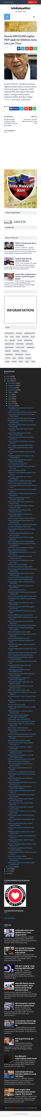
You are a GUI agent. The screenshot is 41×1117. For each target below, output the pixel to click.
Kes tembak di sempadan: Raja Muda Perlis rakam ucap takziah (25, 950)
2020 (8, 869)
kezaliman (19, 344)
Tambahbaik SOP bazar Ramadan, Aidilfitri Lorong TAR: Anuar (25, 1074)
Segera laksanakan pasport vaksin (19, 632)
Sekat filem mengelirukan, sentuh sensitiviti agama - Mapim (25, 276)
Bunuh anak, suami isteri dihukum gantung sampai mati (22, 570)
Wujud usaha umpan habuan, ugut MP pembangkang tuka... (21, 756)
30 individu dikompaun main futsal (19, 527)
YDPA (33, 361)
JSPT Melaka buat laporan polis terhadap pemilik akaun (22, 544)
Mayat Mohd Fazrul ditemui (17, 550)
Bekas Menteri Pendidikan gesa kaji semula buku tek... (20, 557)
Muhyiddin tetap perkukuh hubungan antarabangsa (20, 421)
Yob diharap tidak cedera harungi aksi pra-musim (22, 599)
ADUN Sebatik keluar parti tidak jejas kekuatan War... (20, 779)
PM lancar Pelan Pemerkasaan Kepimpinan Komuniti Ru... (22, 593)
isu (6, 340)
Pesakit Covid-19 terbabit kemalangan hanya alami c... (21, 628)
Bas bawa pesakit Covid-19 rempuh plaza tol (22, 697)
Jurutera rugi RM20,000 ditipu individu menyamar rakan (21, 507)
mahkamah (30, 347)
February (11, 406)
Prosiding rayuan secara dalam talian (20, 567)
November (12, 385)
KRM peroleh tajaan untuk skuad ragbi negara (21, 816)
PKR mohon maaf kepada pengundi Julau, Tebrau (22, 473)
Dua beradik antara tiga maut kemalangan (22, 625)
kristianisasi (9, 347)
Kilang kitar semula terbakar (17, 856)
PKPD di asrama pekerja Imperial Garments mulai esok (19, 498)
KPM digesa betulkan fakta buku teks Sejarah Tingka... (20, 683)
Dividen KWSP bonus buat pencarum (20, 615)
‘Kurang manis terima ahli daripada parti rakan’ (21, 641)
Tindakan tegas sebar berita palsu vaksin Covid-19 (22, 791)
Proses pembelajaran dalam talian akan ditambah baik (21, 521)
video (21, 361)
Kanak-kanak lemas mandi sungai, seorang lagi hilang (22, 635)
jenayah (12, 340)
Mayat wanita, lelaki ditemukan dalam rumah (20, 448)
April (10, 401)
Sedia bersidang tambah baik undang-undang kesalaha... (20, 658)
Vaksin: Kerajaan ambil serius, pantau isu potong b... (21, 442)
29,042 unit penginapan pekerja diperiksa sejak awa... (22, 836)
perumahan (19, 354)
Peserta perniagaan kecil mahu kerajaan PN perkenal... (21, 415)
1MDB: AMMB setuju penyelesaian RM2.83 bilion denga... (20, 787)
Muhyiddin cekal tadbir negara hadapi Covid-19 (20, 430)
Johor (19, 340)
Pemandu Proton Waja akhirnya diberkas (21, 772)
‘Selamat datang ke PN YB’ (17, 470)
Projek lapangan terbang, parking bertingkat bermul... (19, 670)
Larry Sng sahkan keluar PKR (17, 464)
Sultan (14, 361)
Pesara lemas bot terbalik (16, 704)
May (9, 399)
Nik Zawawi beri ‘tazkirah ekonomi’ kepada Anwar (25, 1004)
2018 (8, 873)
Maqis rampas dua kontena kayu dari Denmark (20, 737)
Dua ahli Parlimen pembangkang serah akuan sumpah (21, 534)
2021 (8, 381)
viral (27, 361)
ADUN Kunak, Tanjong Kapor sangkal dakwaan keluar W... (20, 799)
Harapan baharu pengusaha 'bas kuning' (21, 759)
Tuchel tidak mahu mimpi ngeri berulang (21, 721)
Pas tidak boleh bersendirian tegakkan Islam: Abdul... (21, 808)
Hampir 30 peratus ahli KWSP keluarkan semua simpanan (21, 674)
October (11, 388)
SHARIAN (8, 99)
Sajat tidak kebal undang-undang (19, 740)
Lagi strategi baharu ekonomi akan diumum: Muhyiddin (19, 434)
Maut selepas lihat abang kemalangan (20, 655)
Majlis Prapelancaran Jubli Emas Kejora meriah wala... (21, 603)
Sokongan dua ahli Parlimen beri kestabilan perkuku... (22, 490)
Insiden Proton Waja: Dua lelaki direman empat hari (21, 724)
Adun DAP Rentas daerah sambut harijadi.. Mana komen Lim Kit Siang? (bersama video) (24, 986)
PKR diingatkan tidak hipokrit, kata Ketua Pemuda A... (22, 553)
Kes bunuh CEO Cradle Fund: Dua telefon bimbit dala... (22, 812)
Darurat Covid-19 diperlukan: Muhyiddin (21, 418)
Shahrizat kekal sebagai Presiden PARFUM (22, 653)
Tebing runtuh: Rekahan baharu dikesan (21, 518)
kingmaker (29, 344)
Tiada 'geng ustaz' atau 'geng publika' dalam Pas (20, 804)
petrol (27, 354)
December (12, 383)
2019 (8, 871)
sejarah (28, 358)
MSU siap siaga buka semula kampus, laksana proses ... (20, 764)
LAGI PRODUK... (10, 918)
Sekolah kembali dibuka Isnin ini (18, 638)
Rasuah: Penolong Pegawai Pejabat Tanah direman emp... (22, 845)
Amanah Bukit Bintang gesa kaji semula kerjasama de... (21, 574)
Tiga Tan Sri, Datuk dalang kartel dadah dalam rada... (21, 561)
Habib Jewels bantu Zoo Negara (19, 761)
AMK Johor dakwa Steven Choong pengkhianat (19, 477)
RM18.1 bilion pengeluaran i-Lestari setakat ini (20, 731)
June (10, 397)
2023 (8, 376)
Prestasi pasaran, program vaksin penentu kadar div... (22, 693)
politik (7, 358)
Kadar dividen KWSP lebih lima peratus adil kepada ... (22, 618)
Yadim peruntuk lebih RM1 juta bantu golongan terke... (20, 687)
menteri (7, 351)
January (11, 867)
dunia (18, 336)
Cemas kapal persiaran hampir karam (20, 579)
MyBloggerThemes (21, 1114)
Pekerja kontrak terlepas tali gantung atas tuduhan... (22, 853)
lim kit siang (20, 347)
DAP (6, 336)
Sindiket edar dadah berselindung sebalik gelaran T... (22, 708)
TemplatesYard (22, 1108)
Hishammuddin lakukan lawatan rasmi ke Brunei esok (21, 645)
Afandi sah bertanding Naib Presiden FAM (22, 596)
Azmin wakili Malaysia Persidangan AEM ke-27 (21, 820)
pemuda (24, 351)
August (11, 392)
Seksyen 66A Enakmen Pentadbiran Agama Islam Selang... (20, 461)
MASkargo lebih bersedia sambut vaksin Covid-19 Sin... (21, 832)
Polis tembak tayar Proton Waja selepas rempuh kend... (21, 863)
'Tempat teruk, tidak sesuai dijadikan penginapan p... (20, 859)
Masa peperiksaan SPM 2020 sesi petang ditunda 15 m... (22, 783)
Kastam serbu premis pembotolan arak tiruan (21, 828)
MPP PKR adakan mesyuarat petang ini (21, 541)
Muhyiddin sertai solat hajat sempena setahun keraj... (20, 409)
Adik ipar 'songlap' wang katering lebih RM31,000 (25, 967)
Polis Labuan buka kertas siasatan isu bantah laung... (20, 502)
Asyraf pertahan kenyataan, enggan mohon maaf (20, 748)
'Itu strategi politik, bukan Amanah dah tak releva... (22, 486)
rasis (14, 358)
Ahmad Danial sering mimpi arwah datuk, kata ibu (21, 530)
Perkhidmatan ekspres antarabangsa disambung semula (20, 752)
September (12, 390)
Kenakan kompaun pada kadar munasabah (22, 734)
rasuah (20, 358)
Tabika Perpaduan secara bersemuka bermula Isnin (20, 712)
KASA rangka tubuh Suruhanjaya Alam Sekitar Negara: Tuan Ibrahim (25, 1091)
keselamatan (9, 344)
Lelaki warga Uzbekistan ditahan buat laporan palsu (20, 587)
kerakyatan (28, 340)
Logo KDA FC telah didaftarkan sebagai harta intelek (21, 795)
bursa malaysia (29, 333)
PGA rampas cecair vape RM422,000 (20, 445)
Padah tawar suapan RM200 (17, 564)
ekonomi (25, 336)
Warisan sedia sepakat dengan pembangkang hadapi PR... (18, 716)
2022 (8, 379)
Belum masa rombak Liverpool (18, 728)
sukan (7, 361)
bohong (19, 333)
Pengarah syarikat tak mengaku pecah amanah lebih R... (21, 456)
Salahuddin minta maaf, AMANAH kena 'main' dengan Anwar (24, 932)
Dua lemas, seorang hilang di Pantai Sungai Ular (22, 662)
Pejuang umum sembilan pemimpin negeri (22, 481)
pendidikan (9, 354)
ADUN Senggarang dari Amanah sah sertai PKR (22, 649)
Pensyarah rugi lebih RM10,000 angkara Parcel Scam (21, 607)
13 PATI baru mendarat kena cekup (20, 483)
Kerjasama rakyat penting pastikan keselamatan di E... (19, 511)
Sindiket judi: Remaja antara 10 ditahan (23, 260)
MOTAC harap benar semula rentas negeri (22, 524)
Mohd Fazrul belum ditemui (17, 590)
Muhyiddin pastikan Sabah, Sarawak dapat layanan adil (22, 425)
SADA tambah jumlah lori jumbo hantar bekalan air (21, 438)
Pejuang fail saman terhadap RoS (19, 719)
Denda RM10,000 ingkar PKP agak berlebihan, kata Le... (19, 666)
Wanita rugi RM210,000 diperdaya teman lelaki (22, 612)
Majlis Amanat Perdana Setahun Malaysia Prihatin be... (22, 494)
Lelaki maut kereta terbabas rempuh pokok (22, 412)
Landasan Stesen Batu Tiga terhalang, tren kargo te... (21, 743)
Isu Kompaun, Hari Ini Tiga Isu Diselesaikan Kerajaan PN (25, 1023)
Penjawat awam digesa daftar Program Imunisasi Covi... (21, 841)
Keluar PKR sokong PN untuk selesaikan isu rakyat (21, 467)
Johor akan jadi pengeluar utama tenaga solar (21, 452)
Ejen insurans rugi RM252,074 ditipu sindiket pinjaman (20, 849)
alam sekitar (9, 333)
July (9, 394)
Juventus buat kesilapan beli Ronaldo (20, 577)
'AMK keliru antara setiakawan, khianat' (21, 547)
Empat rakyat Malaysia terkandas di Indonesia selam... (20, 515)
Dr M (11, 336)
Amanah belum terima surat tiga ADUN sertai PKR (21, 582)
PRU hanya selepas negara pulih (19, 690)
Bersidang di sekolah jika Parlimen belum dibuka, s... (21, 701)
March (10, 403)
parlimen (16, 351)
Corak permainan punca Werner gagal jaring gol (20, 538)
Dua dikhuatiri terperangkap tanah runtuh (26, 1057)
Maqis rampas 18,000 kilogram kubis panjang (20, 768)
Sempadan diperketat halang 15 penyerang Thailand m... (18, 678)
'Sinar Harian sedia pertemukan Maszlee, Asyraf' (21, 775)
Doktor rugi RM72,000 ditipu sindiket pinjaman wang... (20, 824)
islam (32, 336)
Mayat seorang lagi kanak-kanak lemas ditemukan (21, 622)
